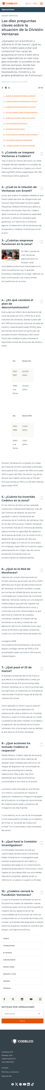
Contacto (5, 1068)
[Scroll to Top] (41, 152)
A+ (39, 88)
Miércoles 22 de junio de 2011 (14, 82)
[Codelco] (9, 3)
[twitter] (13, 1000)
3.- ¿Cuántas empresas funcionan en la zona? (19, 107)
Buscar (22, 1021)
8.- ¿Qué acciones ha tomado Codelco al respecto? (21, 134)
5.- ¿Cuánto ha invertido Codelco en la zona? (19, 118)
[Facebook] (3, 88)
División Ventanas (10, 16)
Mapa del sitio (7, 1076)
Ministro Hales (8, 967)
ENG (29, 3)
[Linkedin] (6, 88)
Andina (6, 938)
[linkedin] (22, 1000)
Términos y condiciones (10, 1072)
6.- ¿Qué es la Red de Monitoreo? (15, 123)
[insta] (40, 1000)
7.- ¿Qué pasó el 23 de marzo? (14, 129)
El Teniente (7, 953)
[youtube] (31, 1000)
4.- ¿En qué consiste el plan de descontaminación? (21, 112)
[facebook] (4, 1000)
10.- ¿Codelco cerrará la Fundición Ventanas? (19, 145)
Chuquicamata (9, 946)
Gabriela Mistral (9, 960)
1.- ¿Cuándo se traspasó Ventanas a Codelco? (19, 96)
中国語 (35, 3)
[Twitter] (9, 88)
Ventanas (7, 988)
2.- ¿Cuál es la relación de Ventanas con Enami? (20, 101)
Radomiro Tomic (9, 974)
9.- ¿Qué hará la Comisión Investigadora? (18, 140)
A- (42, 88)
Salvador (6, 981)
